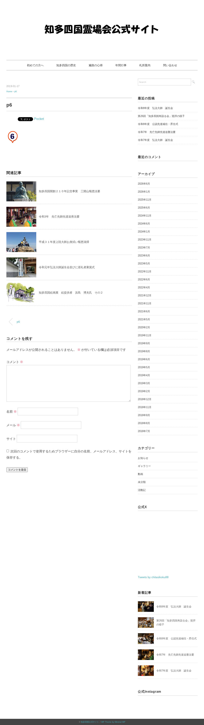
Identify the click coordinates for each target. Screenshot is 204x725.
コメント (14, 362)
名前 (11, 411)
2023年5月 (144, 263)
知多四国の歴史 (66, 65)
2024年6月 (144, 223)
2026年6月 (144, 183)
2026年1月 (144, 191)
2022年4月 (144, 287)
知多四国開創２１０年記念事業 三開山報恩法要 (69, 191)
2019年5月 (144, 367)
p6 (15, 91)
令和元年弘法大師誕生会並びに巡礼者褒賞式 (67, 267)
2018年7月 (144, 431)
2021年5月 (144, 319)
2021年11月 (144, 303)
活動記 (142, 490)
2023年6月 (144, 255)
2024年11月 (144, 215)
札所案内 (144, 65)
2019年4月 (144, 375)
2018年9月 (144, 415)
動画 (140, 474)
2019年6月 (144, 359)
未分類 (142, 482)
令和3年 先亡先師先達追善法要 (59, 216)
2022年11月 (144, 271)
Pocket (39, 119)
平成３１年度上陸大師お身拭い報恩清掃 (64, 241)
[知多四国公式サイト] (102, 15)
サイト (11, 438)
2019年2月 (144, 391)
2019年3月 (144, 383)
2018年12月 (144, 399)
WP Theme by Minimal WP (113, 722)
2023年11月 (144, 239)
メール (13, 425)
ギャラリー (144, 466)
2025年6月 (144, 207)
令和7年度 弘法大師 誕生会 (155, 139)
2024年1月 (144, 231)
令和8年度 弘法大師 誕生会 (155, 108)
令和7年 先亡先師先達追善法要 (157, 132)
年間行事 (121, 65)
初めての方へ (35, 65)
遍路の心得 (96, 65)
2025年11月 (144, 199)
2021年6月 (144, 311)
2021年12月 (144, 295)
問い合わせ (170, 65)
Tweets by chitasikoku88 (153, 577)
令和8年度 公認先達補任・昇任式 (158, 124)
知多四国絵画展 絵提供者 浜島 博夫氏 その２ (71, 292)
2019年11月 (144, 335)
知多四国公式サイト (90, 722)
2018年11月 (144, 407)
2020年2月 (144, 327)
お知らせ (143, 458)
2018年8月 (144, 423)
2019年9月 (144, 343)
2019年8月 (144, 351)
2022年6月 (144, 279)
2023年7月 (144, 247)
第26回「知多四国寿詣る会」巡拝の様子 (161, 116)
